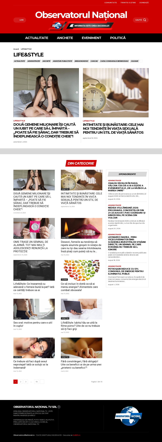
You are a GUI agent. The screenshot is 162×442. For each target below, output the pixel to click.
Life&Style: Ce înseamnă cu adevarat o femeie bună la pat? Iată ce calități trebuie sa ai (33, 287)
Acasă (16, 49)
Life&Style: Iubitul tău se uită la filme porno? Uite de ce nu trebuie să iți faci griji (80, 325)
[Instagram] (17, 2)
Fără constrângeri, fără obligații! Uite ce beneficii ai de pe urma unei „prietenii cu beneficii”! (81, 364)
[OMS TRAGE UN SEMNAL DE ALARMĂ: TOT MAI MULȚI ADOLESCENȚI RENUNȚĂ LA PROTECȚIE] (34, 228)
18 (36, 382)
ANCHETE (46, 61)
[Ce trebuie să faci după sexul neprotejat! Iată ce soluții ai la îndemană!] (34, 348)
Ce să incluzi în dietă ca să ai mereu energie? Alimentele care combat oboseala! (79, 287)
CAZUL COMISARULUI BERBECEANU (114, 61)
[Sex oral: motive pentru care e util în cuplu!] (34, 309)
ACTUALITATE (19, 61)
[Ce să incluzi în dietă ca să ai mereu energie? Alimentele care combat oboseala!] (81, 270)
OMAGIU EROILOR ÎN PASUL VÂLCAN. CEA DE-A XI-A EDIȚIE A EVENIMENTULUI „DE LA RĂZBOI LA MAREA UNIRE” (127, 187)
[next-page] (42, 382)
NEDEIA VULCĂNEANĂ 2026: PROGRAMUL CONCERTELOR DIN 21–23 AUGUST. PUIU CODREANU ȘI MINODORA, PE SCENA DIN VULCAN (126, 212)
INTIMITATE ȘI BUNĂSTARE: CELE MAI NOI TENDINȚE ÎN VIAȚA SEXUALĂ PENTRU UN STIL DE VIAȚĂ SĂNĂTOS (113, 128)
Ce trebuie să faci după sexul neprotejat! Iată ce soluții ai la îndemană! (30, 364)
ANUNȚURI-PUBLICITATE (62, 61)
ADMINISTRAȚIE (33, 61)
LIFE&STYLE (19, 121)
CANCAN (94, 61)
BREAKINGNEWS (81, 61)
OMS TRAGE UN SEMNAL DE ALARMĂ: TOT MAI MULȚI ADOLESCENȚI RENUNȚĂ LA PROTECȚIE (30, 246)
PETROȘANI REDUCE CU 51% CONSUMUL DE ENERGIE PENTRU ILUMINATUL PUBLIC (126, 271)
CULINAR (134, 61)
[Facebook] (13, 2)
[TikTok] (21, 2)
